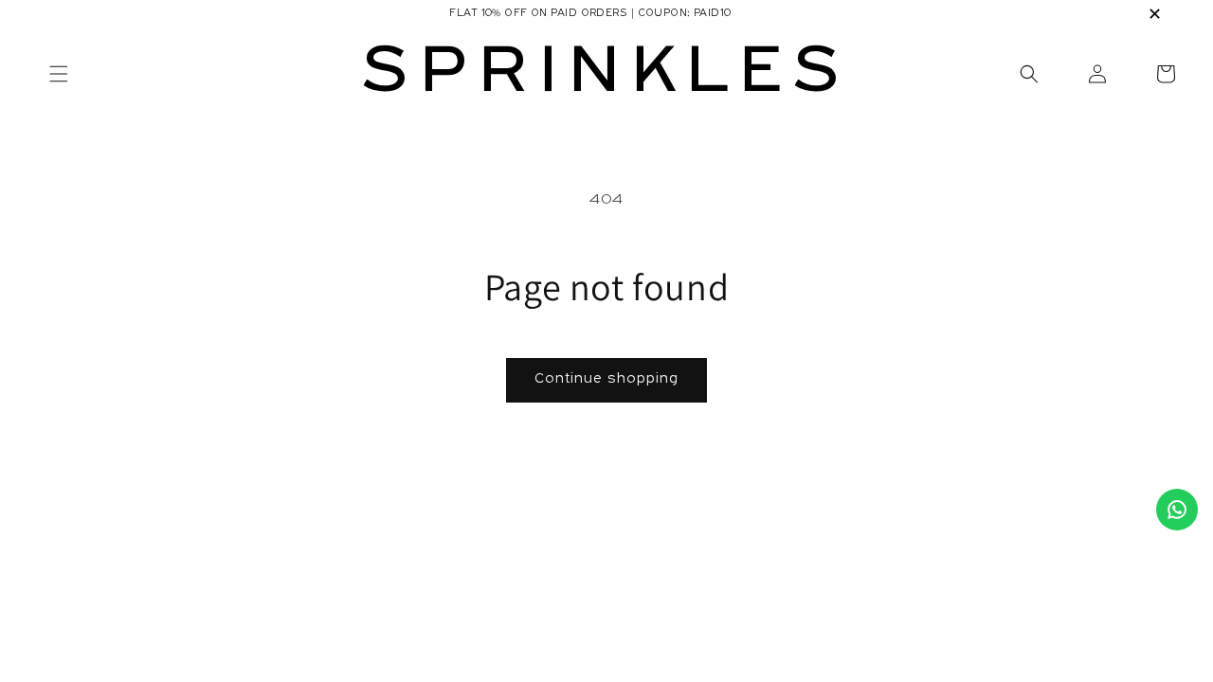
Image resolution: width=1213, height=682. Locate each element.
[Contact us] (1177, 509)
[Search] (1029, 74)
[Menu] (59, 74)
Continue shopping (606, 379)
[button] (1165, 74)
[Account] (1097, 74)
